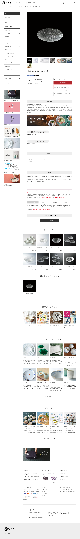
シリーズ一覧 (9, 6)
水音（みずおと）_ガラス (28, 6)
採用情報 (43, 495)
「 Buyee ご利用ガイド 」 (46, 197)
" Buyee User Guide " (63, 207)
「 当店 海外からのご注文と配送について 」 (63, 197)
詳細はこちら (62, 473)
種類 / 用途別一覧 (8, 30)
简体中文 (55, 202)
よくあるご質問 (32, 514)
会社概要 (43, 491)
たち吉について (45, 489)
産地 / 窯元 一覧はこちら (49, 438)
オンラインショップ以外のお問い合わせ (67, 491)
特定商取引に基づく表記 (71, 532)
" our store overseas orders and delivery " (41, 209)
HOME (5, 6)
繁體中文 (66, 202)
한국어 (43, 202)
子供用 (6, 43)
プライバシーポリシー (63, 532)
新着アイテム (7, 17)
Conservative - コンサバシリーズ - (18, 6)
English (33, 202)
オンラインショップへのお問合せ (66, 489)
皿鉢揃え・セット (8, 40)
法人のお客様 (44, 493)
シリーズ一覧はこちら (49, 396)
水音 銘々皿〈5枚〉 (31, 143)
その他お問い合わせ (33, 515)
